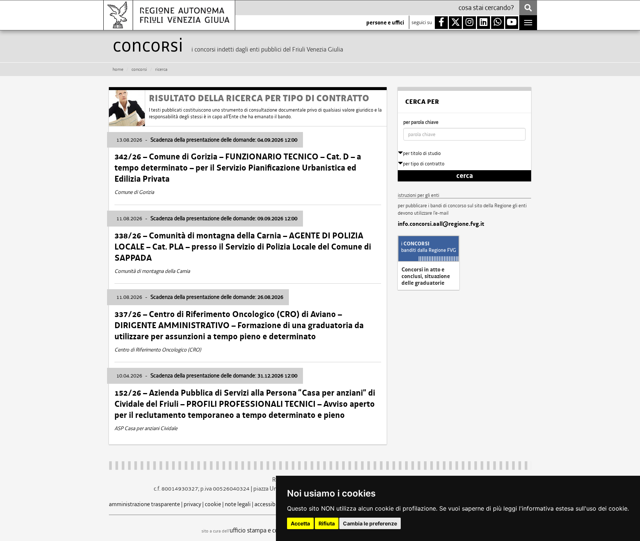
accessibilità (269, 504)
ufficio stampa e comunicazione (270, 530)
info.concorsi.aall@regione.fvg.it (441, 224)
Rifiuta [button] (327, 523)
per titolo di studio (422, 153)
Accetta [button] (300, 523)
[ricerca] (528, 7)
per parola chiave (421, 122)
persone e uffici (385, 22)
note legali (238, 504)
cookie (213, 504)
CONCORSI (139, 69)
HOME (118, 69)
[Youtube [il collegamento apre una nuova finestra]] (511, 22)
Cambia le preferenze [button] (370, 523)
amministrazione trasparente (144, 504)
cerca (464, 176)
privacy (192, 504)
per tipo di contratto (423, 164)
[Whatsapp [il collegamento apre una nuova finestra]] (497, 22)
